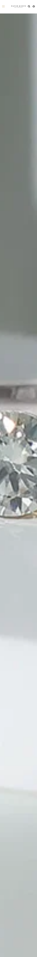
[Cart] (33, 6)
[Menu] (3, 6)
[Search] (29, 6)
